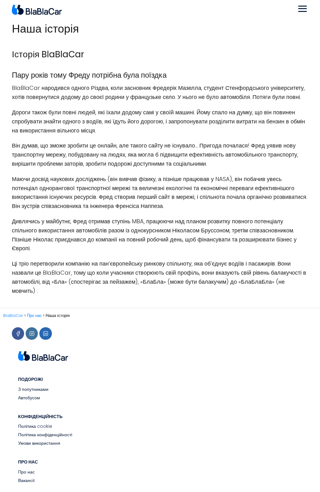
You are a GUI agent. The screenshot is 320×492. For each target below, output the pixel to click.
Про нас (26, 472)
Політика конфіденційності (45, 435)
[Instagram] (32, 333)
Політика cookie (35, 426)
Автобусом (29, 398)
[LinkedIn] (45, 333)
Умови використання (39, 443)
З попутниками (33, 389)
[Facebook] (18, 333)
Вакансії (26, 480)
